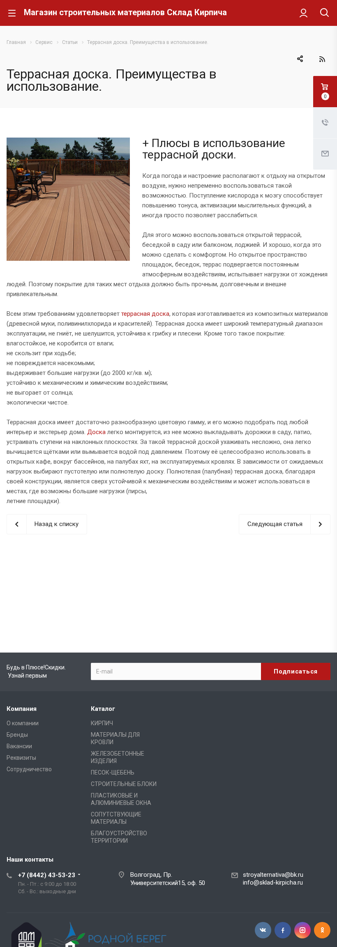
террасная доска (145, 313)
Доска (96, 432)
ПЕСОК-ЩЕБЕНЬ (112, 772)
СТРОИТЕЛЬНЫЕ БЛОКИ (124, 784)
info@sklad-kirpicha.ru (273, 882)
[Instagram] (302, 930)
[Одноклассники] (322, 930)
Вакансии (19, 746)
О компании (23, 723)
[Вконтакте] (263, 930)
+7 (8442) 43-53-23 (46, 875)
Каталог (103, 709)
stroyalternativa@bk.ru (273, 874)
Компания (22, 709)
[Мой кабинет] (303, 12)
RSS (322, 59)
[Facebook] (283, 930)
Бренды (17, 734)
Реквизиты (21, 757)
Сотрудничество (29, 769)
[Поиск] (324, 13)
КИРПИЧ (102, 723)
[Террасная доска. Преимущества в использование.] (68, 142)
